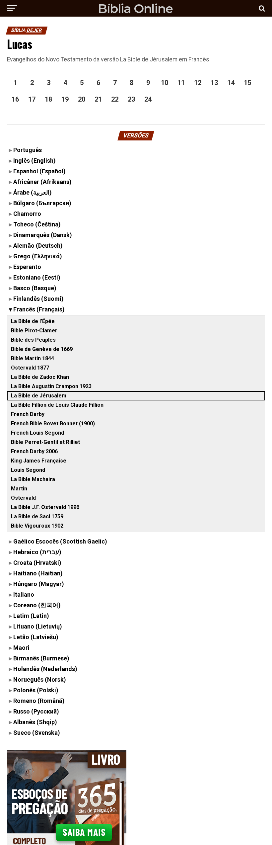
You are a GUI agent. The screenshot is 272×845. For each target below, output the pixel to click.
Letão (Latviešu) (35, 637)
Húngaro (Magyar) (38, 583)
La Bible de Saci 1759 (37, 516)
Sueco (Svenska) (36, 732)
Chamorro (27, 213)
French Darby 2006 (34, 451)
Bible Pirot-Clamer (34, 330)
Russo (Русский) (36, 711)
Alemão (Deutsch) (38, 245)
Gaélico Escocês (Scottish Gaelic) (60, 541)
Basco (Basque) (34, 288)
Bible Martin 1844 (32, 358)
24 (148, 99)
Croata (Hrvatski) (37, 562)
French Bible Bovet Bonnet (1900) (53, 423)
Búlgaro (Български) (42, 203)
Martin (19, 488)
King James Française (38, 461)
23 (131, 99)
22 (114, 99)
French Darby (27, 414)
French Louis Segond (37, 433)
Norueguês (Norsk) (39, 679)
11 (181, 83)
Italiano (23, 594)
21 (98, 99)
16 (15, 99)
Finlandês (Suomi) (38, 298)
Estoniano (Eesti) (36, 277)
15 (247, 83)
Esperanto (27, 266)
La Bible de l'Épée (33, 321)
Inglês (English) (34, 160)
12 (197, 83)
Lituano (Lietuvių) (37, 626)
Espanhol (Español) (39, 171)
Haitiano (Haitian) (38, 573)
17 (31, 99)
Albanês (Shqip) (35, 721)
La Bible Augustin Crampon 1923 (51, 386)
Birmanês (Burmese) (41, 658)
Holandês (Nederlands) (45, 668)
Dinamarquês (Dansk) (42, 234)
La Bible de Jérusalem (38, 395)
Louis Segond (28, 470)
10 (164, 83)
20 (81, 99)
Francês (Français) (39, 309)
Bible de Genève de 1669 (42, 349)
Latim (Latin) (31, 615)
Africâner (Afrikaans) (42, 181)
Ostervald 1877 (30, 368)
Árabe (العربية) (32, 192)
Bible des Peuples (33, 340)
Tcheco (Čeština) (37, 224)
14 (231, 83)
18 (48, 99)
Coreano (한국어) (37, 605)
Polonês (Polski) (35, 690)
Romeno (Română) (39, 700)
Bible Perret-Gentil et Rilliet (45, 442)
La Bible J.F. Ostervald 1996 (45, 507)
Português (27, 149)
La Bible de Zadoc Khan (40, 377)
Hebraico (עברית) (37, 552)
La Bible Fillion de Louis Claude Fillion (57, 405)
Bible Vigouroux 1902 (37, 526)
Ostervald (23, 498)
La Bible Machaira (33, 479)
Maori (21, 647)
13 (214, 83)
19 (65, 99)
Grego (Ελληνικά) (37, 256)
